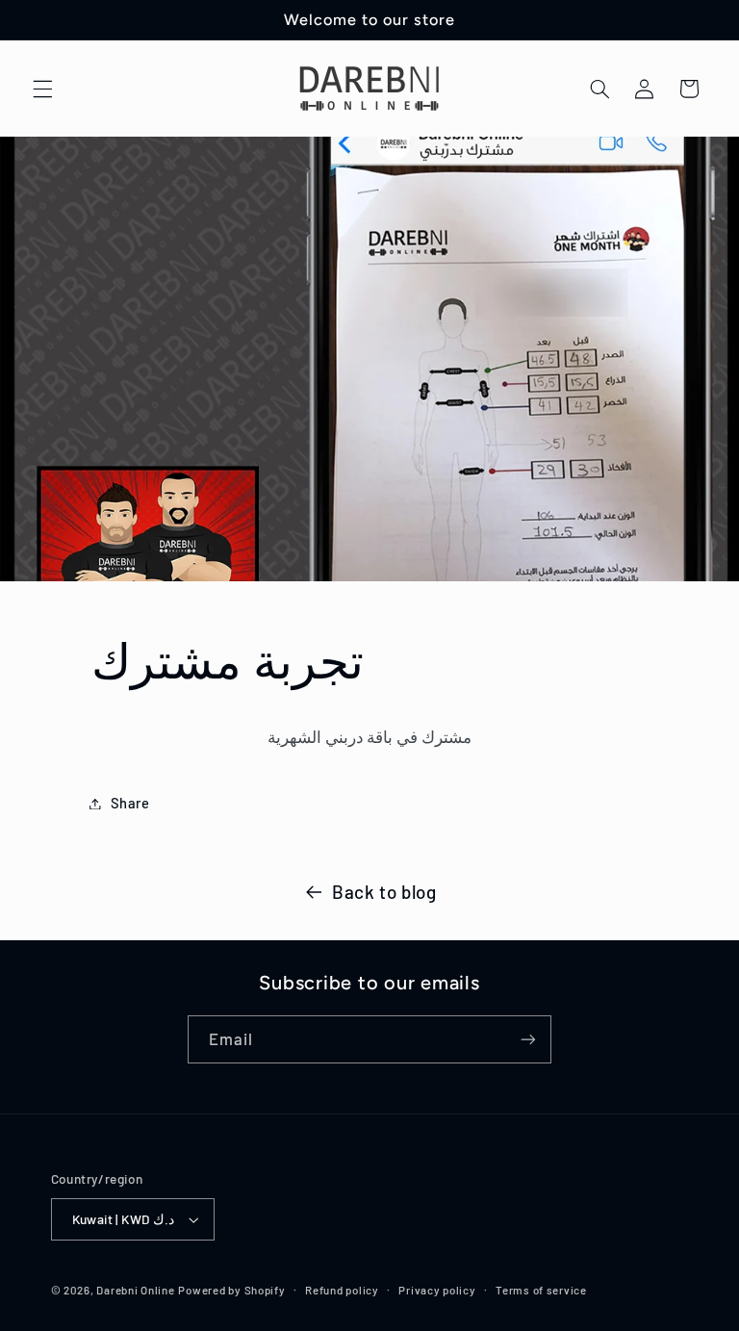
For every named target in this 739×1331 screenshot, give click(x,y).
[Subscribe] (528, 1038)
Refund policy (342, 1289)
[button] (42, 88)
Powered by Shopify (231, 1289)
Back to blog (384, 892)
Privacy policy (436, 1289)
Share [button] (130, 802)
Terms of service (541, 1289)
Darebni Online (135, 1289)
